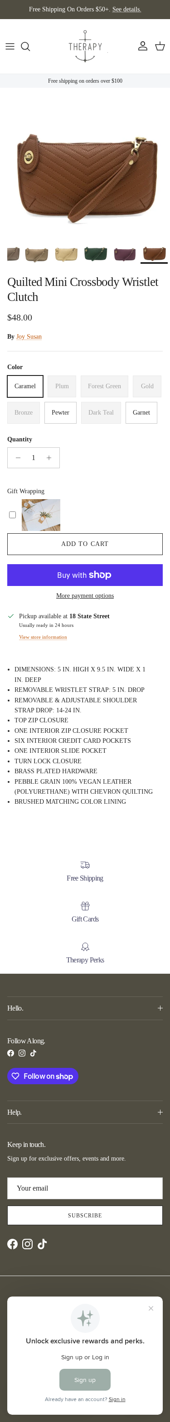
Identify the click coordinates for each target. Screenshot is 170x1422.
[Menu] (10, 46)
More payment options (85, 595)
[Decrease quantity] (16, 458)
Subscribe (85, 1215)
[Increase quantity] (51, 458)
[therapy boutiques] (85, 46)
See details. (126, 9)
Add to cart (85, 544)
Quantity (19, 439)
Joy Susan (29, 336)
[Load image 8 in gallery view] (85, 177)
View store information (43, 637)
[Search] (30, 46)
